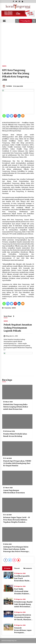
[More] (22, 116)
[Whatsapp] (4, 116)
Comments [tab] (28, 568)
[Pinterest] (15, 116)
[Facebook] (8, 116)
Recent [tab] (17, 568)
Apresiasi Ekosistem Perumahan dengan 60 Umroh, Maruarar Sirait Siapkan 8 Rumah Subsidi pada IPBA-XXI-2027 (22, 617)
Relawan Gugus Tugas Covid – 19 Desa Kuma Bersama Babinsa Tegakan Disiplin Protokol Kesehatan (16, 519)
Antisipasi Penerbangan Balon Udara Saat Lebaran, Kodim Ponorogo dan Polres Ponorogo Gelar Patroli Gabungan (16, 549)
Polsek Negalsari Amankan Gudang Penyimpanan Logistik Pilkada (18, 327)
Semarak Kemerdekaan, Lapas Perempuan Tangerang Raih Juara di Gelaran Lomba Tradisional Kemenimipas (23, 630)
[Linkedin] (19, 116)
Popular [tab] (7, 568)
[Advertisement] (18, 42)
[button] (17, 21)
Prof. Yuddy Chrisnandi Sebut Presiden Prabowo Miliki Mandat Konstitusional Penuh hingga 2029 (23, 591)
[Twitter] (11, 116)
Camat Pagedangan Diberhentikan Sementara (14, 491)
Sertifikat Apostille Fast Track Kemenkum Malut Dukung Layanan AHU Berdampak (23, 578)
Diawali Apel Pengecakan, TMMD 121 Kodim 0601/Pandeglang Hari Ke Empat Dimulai (17, 463)
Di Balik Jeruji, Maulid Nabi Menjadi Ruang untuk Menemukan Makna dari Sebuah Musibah (23, 604)
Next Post (8, 316)
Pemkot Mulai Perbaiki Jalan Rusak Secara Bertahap (15, 435)
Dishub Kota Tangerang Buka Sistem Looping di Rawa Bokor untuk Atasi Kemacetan (15, 406)
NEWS (4, 66)
